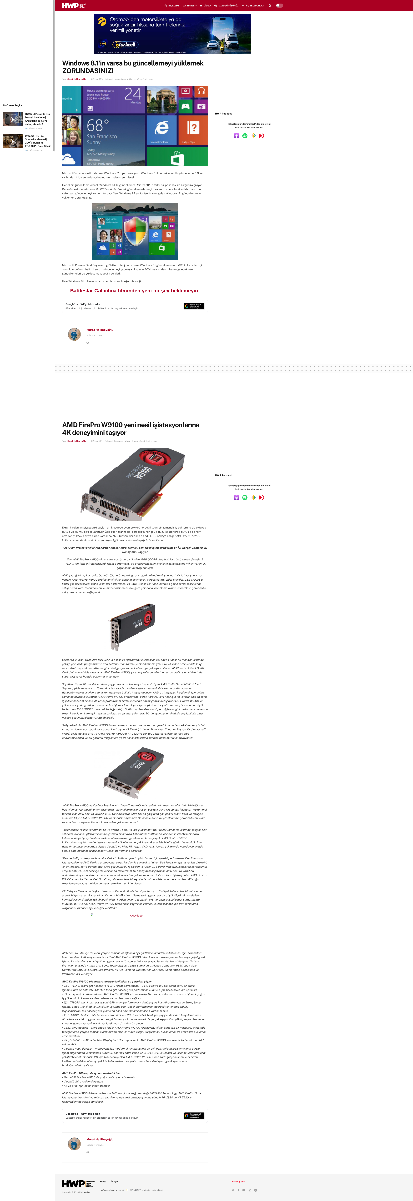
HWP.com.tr (105, 1190)
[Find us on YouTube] (243, 1190)
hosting (114, 1190)
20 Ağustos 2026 (34, 150)
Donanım (118, 441)
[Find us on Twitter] (233, 1190)
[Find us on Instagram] (250, 1190)
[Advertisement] (27, 51)
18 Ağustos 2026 (34, 128)
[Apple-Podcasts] (236, 135)
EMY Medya (84, 1192)
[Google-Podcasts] (253, 135)
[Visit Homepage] (74, 5)
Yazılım (124, 79)
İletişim (114, 1181)
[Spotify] (245, 135)
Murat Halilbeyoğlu (76, 79)
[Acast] (261, 135)
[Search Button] (270, 6)
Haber (191, 5)
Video (207, 5)
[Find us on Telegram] (255, 1190)
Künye (103, 1181)
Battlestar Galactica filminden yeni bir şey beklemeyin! (135, 291)
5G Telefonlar (255, 5)
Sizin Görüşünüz (228, 5)
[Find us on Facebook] (238, 1190)
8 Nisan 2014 (97, 79)
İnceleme (173, 5)
